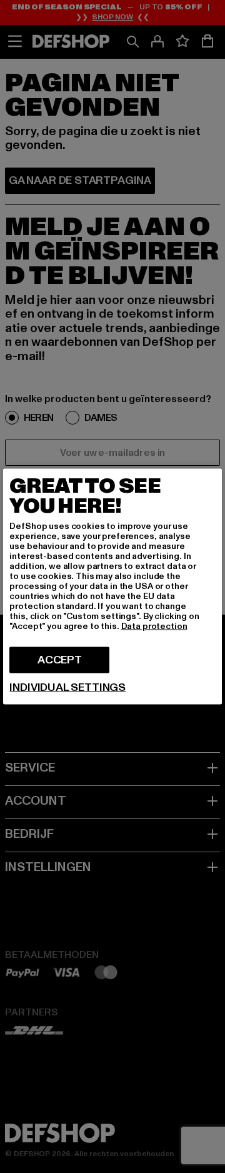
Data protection (154, 626)
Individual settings (67, 688)
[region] (112, 587)
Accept (60, 660)
